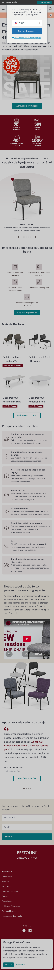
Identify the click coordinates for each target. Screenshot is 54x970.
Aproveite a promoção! (27, 106)
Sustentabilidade (8, 911)
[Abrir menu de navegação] (3, 9)
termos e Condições (10, 891)
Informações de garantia (12, 916)
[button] (18, 237)
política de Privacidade (11, 906)
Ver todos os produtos (27, 415)
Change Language (27, 31)
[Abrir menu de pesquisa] (50, 8)
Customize (20, 964)
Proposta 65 (7, 886)
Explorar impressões (27, 312)
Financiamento (8, 901)
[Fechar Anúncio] (50, 15)
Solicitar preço (45, 2)
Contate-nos (7, 876)
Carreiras (5, 896)
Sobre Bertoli (7, 871)
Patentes (5, 881)
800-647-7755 (30, 858)
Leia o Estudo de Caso (27, 778)
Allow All (8, 964)
